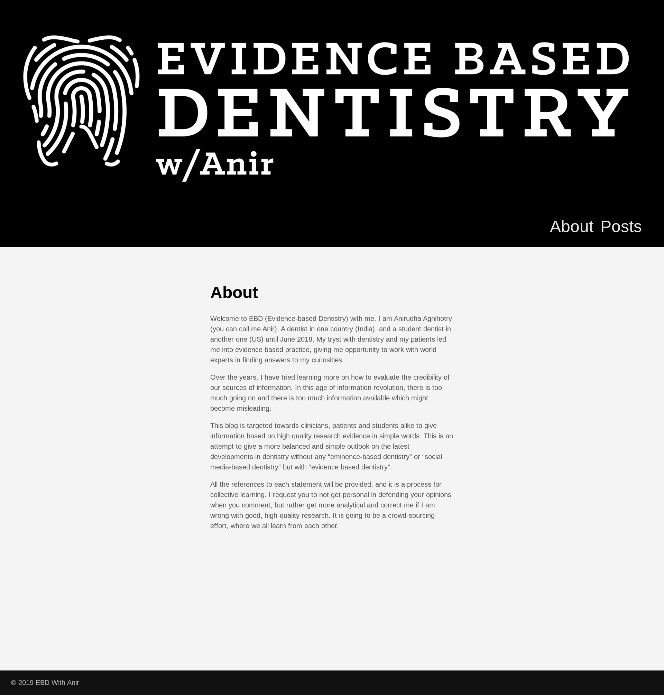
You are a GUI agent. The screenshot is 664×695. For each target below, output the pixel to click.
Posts (621, 226)
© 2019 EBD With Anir (45, 682)
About (571, 226)
